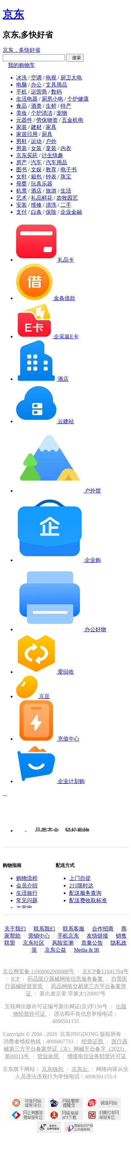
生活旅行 (27, 893)
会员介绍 (27, 885)
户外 (51, 141)
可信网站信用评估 (27, 1102)
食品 (21, 106)
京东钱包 (53, 1069)
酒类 (36, 106)
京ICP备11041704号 (105, 971)
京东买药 (27, 155)
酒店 (36, 191)
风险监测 (63, 943)
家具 (51, 127)
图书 (21, 169)
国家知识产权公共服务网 (79, 1127)
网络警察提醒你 (65, 1102)
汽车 (36, 162)
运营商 (39, 92)
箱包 (36, 176)
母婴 (21, 184)
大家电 (24, 908)
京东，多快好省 (21, 50)
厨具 (47, 134)
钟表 (51, 176)
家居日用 (27, 134)
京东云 (80, 1069)
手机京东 (68, 936)
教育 (51, 169)
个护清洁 (41, 113)
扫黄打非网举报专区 (103, 1115)
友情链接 (97, 936)
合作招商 (103, 929)
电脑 (21, 85)
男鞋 (21, 141)
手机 (21, 92)
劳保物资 (47, 120)
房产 (21, 162)
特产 (65, 106)
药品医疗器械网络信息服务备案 (66, 979)
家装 (21, 127)
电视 (51, 77)
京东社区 (33, 943)
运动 (36, 141)
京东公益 (55, 950)
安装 (21, 205)
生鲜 (51, 106)
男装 (21, 148)
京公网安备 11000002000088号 (39, 971)
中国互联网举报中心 (27, 1115)
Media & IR (86, 950)
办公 (36, 85)
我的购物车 (21, 65)
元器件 (24, 120)
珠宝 (65, 176)
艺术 (21, 198)
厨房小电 (52, 99)
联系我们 (44, 929)
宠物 (61, 113)
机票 (21, 191)
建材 (36, 127)
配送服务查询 (85, 893)
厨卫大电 (71, 77)
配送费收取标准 (88, 900)
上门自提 (80, 878)
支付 (21, 212)
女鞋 (21, 176)
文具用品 (56, 85)
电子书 (68, 169)
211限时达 (81, 885)
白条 (36, 212)
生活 (65, 191)
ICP (15, 979)
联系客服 (73, 929)
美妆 (21, 113)
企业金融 (71, 212)
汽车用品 (56, 162)
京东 (13, 14)
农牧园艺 (67, 198)
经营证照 (93, 1041)
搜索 (75, 57)
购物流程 (27, 878)
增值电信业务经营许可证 (96, 1056)
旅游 (51, 191)
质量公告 (92, 943)
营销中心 (39, 936)
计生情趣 (52, 155)
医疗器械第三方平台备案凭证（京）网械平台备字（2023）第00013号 (66, 1049)
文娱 (36, 169)
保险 (51, 212)
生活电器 (27, 99)
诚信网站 (103, 1102)
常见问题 (27, 900)
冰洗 (21, 77)
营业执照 (48, 1056)
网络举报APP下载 (65, 1115)
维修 (36, 205)
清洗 (51, 205)
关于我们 (15, 929)
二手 (65, 205)
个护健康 (78, 99)
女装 (36, 148)
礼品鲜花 (41, 198)
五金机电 (72, 120)
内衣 (65, 148)
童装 (51, 148)
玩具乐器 (41, 184)
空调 (36, 77)
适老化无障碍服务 (49, 1127)
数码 (56, 92)
